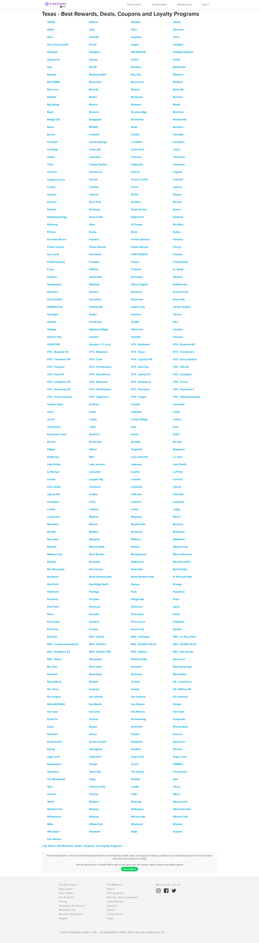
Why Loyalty (66, 888)
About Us (112, 905)
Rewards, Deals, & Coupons (122, 897)
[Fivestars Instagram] (159, 890)
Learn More (129, 869)
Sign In (205, 4)
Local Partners (115, 901)
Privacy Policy (115, 914)
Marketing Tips (184, 4)
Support (63, 918)
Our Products (66, 897)
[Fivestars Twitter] (173, 890)
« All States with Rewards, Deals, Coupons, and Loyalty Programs (82, 846)
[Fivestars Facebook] (167, 890)
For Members (114, 884)
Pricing (63, 901)
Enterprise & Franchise (72, 905)
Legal (110, 918)
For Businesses (159, 4)
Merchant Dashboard (71, 914)
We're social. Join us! (168, 884)
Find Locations (134, 4)
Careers (111, 909)
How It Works (66, 893)
